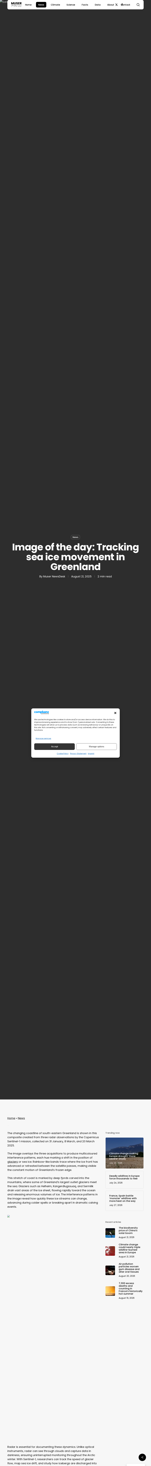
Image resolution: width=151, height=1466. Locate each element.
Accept (54, 746)
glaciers (12, 1162)
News (75, 537)
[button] (115, 713)
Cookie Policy (63, 753)
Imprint (91, 753)
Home (11, 1118)
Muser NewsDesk (54, 576)
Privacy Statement (78, 753)
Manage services (43, 738)
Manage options (96, 746)
